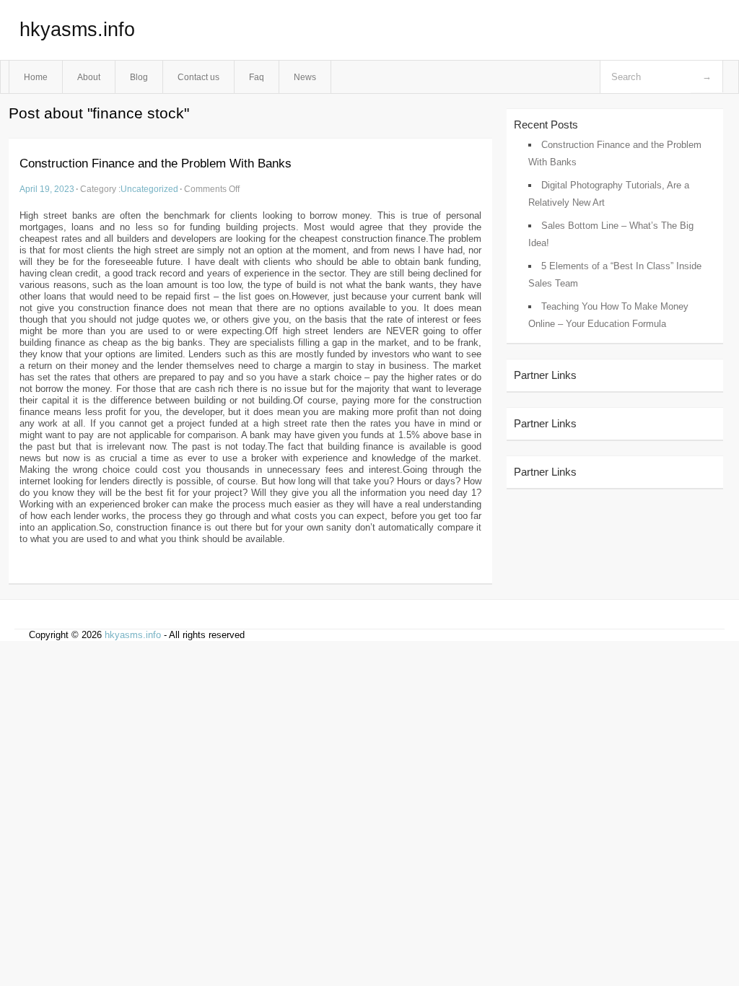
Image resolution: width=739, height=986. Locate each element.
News (305, 77)
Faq (256, 77)
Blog (139, 77)
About (88, 77)
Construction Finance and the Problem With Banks (155, 163)
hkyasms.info (77, 29)
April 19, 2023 (46, 188)
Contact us (198, 77)
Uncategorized (149, 188)
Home (36, 77)
